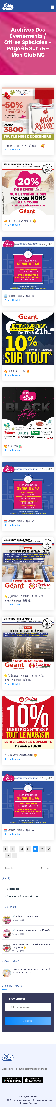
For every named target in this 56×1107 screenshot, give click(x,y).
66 (42, 849)
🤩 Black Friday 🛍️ (13, 446)
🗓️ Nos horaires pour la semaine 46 (19, 830)
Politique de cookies (42, 1100)
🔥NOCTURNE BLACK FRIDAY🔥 (17, 371)
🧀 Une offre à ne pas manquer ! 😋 (20, 221)
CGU (9, 1100)
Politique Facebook (29, 1103)
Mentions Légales (22, 1100)
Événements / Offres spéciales (22, 896)
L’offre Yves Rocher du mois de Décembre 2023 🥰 (24, 146)
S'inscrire (28, 1021)
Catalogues (13, 889)
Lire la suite (13, 149)
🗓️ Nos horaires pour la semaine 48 (19, 296)
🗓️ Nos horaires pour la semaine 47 (19, 521)
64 (28, 849)
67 (49, 849)
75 (8, 855)
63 (21, 849)
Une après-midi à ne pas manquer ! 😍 (20, 755)
